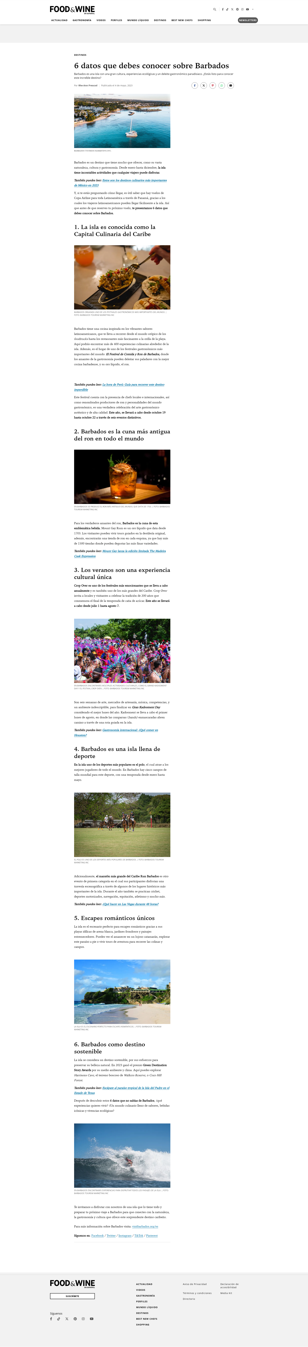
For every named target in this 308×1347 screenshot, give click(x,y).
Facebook (97, 1235)
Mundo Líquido (138, 20)
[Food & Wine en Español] (72, 9)
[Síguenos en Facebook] (223, 9)
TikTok (138, 1235)
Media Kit (226, 1293)
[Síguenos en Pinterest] (237, 9)
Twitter (111, 1235)
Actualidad (59, 20)
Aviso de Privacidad (195, 1284)
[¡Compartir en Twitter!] (204, 85)
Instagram (125, 1235)
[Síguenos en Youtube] (247, 9)
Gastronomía (82, 20)
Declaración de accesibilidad (229, 1286)
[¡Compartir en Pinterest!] (213, 85)
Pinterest (152, 1235)
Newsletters (248, 20)
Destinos (160, 20)
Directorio (189, 1298)
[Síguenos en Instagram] (242, 9)
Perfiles (116, 20)
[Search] (215, 9)
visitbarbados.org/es (145, 1226)
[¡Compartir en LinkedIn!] (221, 85)
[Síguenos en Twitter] (232, 9)
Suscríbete (72, 1296)
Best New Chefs (182, 20)
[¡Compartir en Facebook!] (195, 85)
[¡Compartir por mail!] (230, 85)
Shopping (204, 20)
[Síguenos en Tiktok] (227, 9)
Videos (101, 20)
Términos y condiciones (197, 1293)
